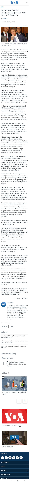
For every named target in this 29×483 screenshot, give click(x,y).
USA (2, 7)
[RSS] (17, 457)
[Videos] (11, 481)
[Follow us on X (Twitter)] (6, 457)
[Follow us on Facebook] (2, 457)
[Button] (25, 25)
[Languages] (17, 481)
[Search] (24, 481)
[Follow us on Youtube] (9, 457)
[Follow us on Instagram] (13, 457)
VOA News (5, 19)
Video (4, 373)
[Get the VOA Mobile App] (14, 416)
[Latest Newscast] (4, 481)
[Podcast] (21, 457)
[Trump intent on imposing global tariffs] (14, 383)
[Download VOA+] (14, 438)
